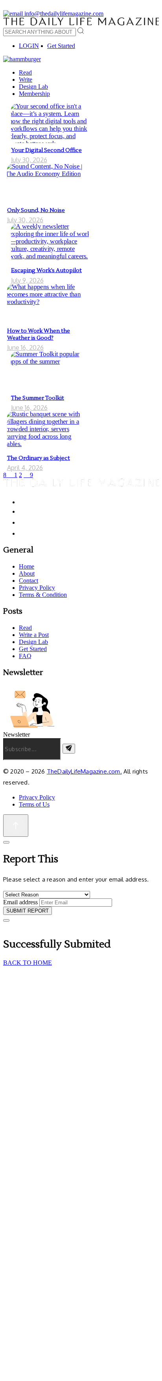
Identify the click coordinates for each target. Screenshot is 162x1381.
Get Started (61, 45)
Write (25, 79)
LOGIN (29, 45)
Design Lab (33, 86)
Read (25, 72)
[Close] (6, 842)
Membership (34, 93)
